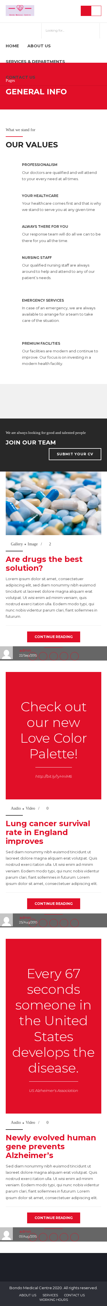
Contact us (20, 77)
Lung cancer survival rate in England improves (48, 832)
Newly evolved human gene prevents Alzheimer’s (51, 1146)
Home (12, 45)
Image (33, 544)
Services (50, 1295)
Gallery (17, 544)
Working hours (53, 1300)
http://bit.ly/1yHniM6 (53, 776)
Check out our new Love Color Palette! (53, 730)
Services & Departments (35, 61)
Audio (16, 808)
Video (30, 808)
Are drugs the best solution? (44, 564)
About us (39, 45)
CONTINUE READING (54, 637)
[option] (53, 503)
